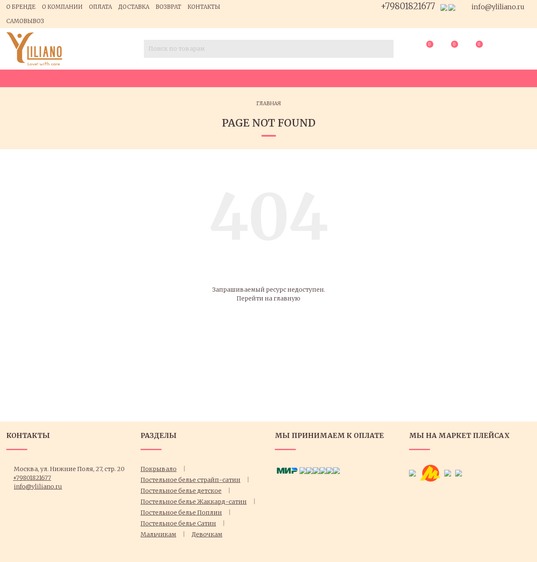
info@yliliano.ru (497, 7)
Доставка (133, 6)
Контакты (204, 6)
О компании (62, 6)
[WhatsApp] (444, 7)
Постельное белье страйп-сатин (190, 480)
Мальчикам (158, 534)
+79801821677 (408, 6)
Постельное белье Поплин (181, 512)
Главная (268, 103)
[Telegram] (451, 7)
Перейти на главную (268, 298)
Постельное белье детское (181, 491)
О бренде (21, 6)
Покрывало (159, 469)
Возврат (168, 6)
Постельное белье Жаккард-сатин (194, 501)
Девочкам (207, 534)
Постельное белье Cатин (178, 523)
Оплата (100, 6)
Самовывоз (25, 21)
